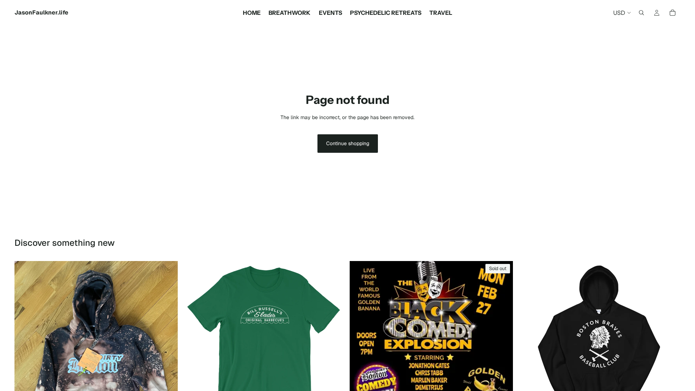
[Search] (641, 13)
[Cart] (673, 13)
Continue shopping (347, 143)
